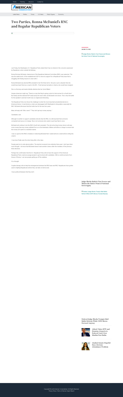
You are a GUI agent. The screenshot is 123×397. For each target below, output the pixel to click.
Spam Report (70, 391)
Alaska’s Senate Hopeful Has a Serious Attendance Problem (101, 345)
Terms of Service (61, 391)
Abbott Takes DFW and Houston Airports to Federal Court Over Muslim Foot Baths (101, 332)
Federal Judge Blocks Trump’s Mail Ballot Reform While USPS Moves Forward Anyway (95, 321)
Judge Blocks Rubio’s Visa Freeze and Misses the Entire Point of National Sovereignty (96, 183)
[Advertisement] (81, 8)
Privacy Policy (52, 391)
